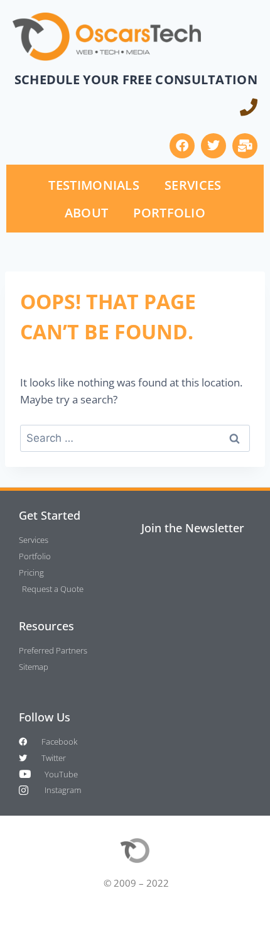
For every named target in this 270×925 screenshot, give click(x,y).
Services (193, 185)
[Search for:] (135, 437)
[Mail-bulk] (244, 145)
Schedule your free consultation (135, 79)
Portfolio (169, 212)
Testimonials (93, 185)
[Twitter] (213, 145)
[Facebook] (182, 145)
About (87, 212)
